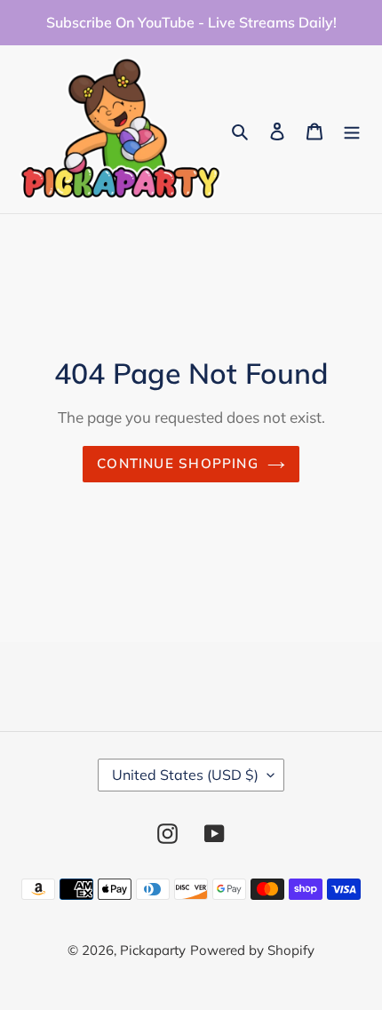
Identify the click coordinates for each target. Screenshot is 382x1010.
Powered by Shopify (252, 950)
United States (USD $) (185, 774)
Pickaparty (153, 950)
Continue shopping (178, 463)
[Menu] (351, 129)
